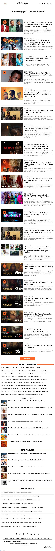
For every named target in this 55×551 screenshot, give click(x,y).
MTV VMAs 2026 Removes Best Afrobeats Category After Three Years (17, 503)
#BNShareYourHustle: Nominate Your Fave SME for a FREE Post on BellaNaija (24, 367)
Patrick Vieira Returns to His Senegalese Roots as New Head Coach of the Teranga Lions (21, 522)
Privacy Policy (39, 538)
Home (6, 538)
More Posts (27, 359)
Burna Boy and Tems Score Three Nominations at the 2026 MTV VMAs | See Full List (20, 499)
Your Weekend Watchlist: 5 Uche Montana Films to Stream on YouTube (17, 492)
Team (17, 538)
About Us (12, 538)
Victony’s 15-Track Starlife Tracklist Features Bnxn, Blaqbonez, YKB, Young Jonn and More (21, 518)
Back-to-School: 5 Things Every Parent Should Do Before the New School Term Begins (20, 496)
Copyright (47, 538)
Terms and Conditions (27, 538)
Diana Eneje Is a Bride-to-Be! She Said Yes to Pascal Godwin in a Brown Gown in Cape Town (22, 507)
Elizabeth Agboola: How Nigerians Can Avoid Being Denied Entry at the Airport (19, 515)
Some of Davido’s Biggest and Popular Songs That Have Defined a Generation (18, 526)
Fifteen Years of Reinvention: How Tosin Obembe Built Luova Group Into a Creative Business (22, 511)
